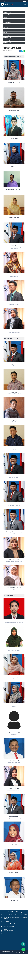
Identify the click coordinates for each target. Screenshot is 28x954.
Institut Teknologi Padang (8, 930)
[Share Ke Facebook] (20, 50)
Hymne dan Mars (7, 42)
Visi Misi (5, 17)
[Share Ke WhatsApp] (24, 50)
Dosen (5, 32)
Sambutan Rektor (7, 14)
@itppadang (6, 931)
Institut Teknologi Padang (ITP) (9, 926)
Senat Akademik (7, 29)
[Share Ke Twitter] (22, 50)
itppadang (5, 929)
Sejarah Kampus (7, 12)
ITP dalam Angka (7, 22)
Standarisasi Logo (8, 19)
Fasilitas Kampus (7, 40)
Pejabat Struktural (7, 37)
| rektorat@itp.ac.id (18, 1)
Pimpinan (6, 27)
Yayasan (5, 24)
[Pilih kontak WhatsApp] (23, 949)
